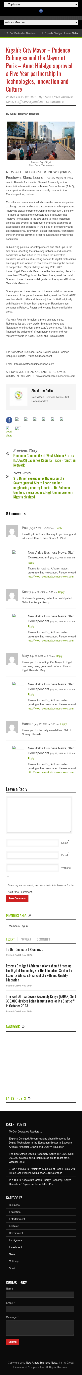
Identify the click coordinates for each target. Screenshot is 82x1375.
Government (16, 1233)
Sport (12, 1268)
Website (66, 868)
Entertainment (17, 1219)
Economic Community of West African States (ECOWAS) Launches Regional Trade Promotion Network (44, 460)
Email (64, 855)
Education (14, 1212)
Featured (14, 1226)
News (12, 1254)
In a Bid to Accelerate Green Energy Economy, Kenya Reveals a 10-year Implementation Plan (40, 1182)
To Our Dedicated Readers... (24, 949)
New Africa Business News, (42, 1362)
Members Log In (18, 926)
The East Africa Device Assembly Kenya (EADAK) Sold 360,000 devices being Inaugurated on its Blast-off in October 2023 (41, 1001)
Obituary (14, 1261)
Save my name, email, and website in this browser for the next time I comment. (41, 888)
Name (64, 843)
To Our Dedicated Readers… (22, 33)
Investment (15, 1247)
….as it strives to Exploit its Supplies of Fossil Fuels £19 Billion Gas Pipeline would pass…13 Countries (42, 1171)
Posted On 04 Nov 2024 (19, 955)
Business (14, 1205)
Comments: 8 (55, 102)
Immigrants (15, 1240)
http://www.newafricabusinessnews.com (51, 576)
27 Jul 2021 (28, 97)
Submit (13, 1341)
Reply (59, 528)
